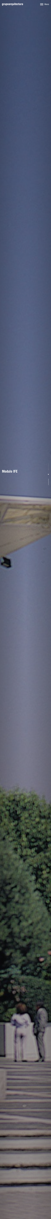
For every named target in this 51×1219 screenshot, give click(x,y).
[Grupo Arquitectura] (12, 4)
